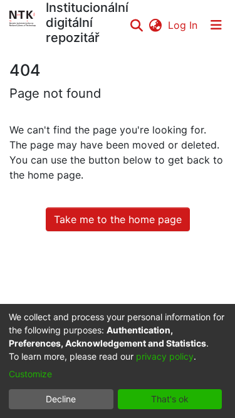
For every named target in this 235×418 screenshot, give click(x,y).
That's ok (170, 399)
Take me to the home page (118, 219)
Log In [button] (183, 25)
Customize (30, 373)
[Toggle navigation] (216, 25)
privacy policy (165, 356)
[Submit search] (136, 25)
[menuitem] (155, 25)
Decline (61, 399)
